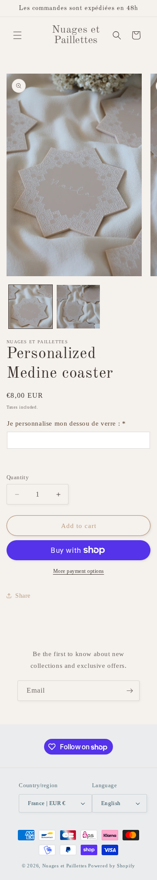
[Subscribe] (129, 690)
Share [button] (23, 595)
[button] (17, 35)
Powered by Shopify (111, 865)
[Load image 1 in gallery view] (30, 306)
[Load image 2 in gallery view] (78, 306)
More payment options (78, 571)
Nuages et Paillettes (64, 865)
